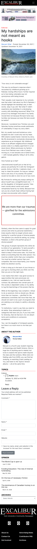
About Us (4, 533)
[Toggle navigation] (33, 3)
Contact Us (5, 536)
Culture (4, 373)
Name (4, 422)
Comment (5, 398)
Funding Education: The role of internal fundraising (17, 470)
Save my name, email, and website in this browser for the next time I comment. (18, 447)
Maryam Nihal (6, 44)
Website (4, 438)
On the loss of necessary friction (14, 478)
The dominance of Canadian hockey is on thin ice (18, 486)
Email (4, 430)
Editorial (4, 28)
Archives (22, 540)
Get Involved (6, 540)
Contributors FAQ (25, 536)
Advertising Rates (26, 533)
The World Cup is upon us (11, 462)
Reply (7, 384)
